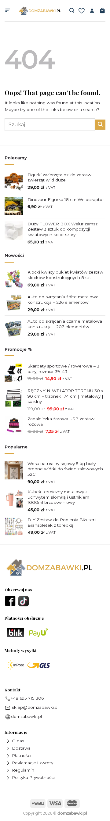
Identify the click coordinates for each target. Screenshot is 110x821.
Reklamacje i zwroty (32, 762)
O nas (18, 740)
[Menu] (8, 11)
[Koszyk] (102, 11)
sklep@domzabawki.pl (34, 707)
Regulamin (23, 770)
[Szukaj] (71, 10)
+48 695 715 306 (27, 698)
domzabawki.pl (26, 716)
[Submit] (100, 125)
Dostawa (21, 748)
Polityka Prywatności (33, 777)
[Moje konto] (92, 11)
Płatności (21, 755)
